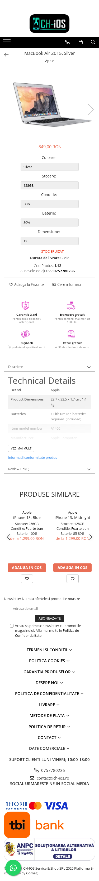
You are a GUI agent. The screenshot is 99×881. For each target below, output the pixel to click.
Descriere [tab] (15, 366)
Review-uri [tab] (18, 468)
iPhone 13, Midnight (72, 517)
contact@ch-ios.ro (52, 778)
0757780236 (52, 770)
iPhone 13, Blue (27, 517)
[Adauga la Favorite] (27, 579)
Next (91, 109)
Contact (47, 737)
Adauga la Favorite (28, 284)
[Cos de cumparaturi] (80, 42)
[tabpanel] (49, 104)
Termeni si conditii (47, 649)
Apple (49, 60)
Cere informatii (69, 284)
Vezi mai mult (21, 448)
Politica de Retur (48, 726)
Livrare (47, 704)
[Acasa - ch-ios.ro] (49, 23)
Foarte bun (34, 528)
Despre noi (48, 682)
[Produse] (7, 43)
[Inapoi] (4, 54)
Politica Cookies (47, 660)
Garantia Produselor (47, 671)
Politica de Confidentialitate (47, 693)
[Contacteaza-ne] (67, 42)
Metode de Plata (48, 715)
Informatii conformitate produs (32, 457)
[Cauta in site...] (93, 42)
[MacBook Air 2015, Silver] (49, 104)
